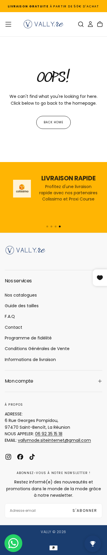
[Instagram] (8, 456)
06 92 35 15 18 (48, 434)
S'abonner (85, 510)
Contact (13, 327)
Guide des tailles (22, 306)
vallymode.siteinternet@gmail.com (54, 440)
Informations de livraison (30, 360)
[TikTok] (32, 456)
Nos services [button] (18, 280)
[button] (8, 24)
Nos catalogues (21, 295)
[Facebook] (20, 456)
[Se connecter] (90, 24)
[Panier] (99, 24)
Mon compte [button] (19, 381)
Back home (53, 122)
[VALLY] (28, 250)
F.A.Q (10, 316)
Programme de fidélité (28, 338)
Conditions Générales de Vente (37, 349)
